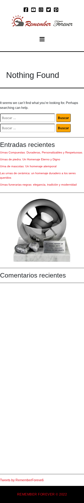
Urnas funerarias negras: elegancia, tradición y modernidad (38, 184)
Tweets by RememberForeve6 (22, 480)
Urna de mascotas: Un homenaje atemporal (28, 166)
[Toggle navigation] (42, 39)
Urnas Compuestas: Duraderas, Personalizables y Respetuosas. (41, 152)
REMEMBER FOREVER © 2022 (42, 494)
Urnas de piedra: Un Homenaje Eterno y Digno (30, 159)
